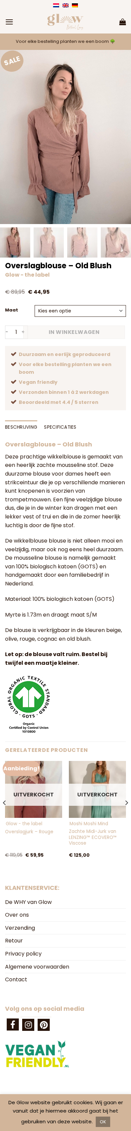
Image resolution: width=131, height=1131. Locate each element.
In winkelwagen (74, 332)
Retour (14, 940)
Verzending (20, 928)
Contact (16, 979)
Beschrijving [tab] (21, 427)
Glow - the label (27, 275)
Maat (11, 310)
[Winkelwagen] (122, 21)
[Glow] (65, 21)
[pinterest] (44, 1025)
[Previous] (4, 816)
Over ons (17, 915)
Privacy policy (23, 954)
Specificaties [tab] (60, 427)
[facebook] (13, 1024)
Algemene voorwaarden (37, 967)
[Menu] (9, 21)
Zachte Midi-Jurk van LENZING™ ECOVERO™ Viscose (93, 837)
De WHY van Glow (28, 902)
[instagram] (28, 1025)
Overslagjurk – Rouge (29, 832)
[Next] (126, 816)
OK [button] (103, 1122)
